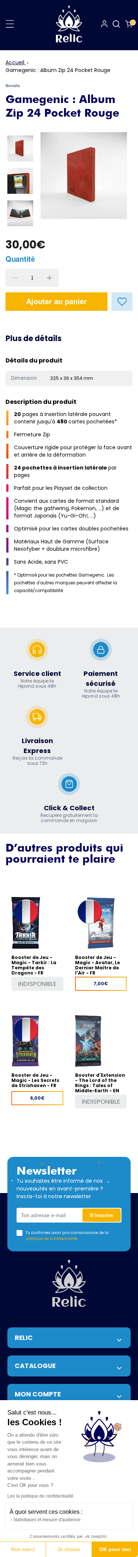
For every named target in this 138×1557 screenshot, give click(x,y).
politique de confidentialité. (52, 1238)
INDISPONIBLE (37, 983)
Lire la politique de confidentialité (40, 1496)
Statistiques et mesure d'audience (47, 1519)
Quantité (20, 259)
